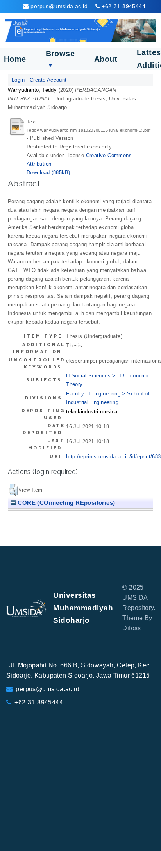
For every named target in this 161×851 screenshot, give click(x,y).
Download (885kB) (48, 172)
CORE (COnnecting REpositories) (65, 502)
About (105, 59)
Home (15, 59)
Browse (60, 58)
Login (18, 80)
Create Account (48, 80)
